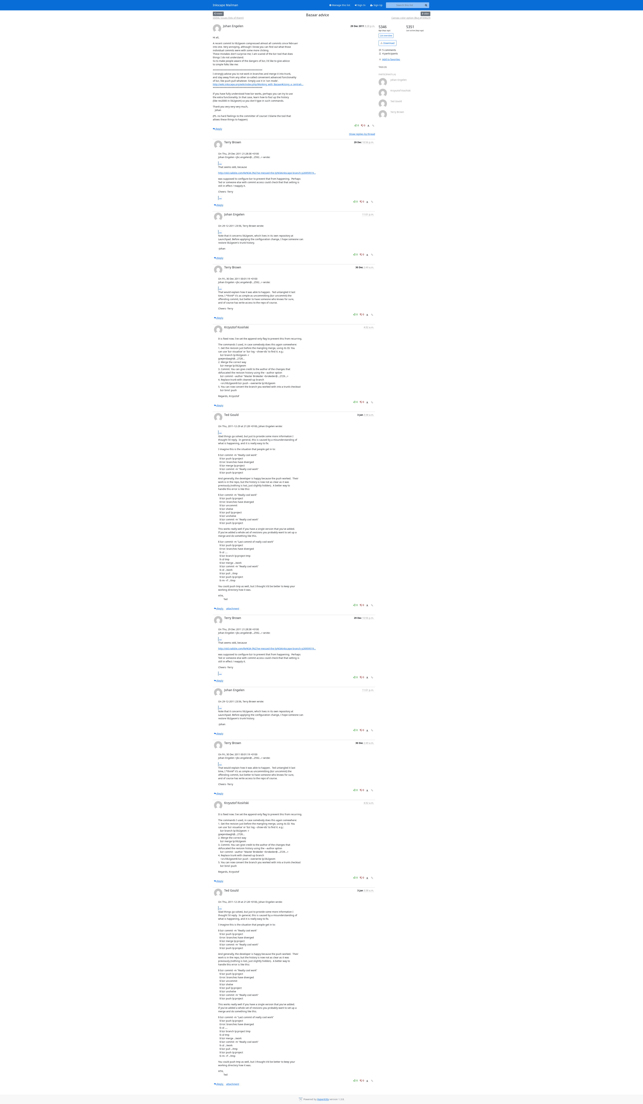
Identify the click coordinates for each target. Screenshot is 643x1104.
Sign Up (377, 5)
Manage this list (340, 5)
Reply (218, 128)
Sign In (361, 5)
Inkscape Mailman (225, 5)
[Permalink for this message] (373, 125)
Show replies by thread (362, 134)
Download (389, 43)
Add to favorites (391, 59)
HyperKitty (323, 1099)
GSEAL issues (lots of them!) (228, 17)
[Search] (426, 5)
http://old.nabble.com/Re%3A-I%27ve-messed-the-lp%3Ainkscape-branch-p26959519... (267, 172)
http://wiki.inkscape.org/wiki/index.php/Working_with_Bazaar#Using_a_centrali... (258, 84)
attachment (232, 608)
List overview (386, 35)
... (220, 163)
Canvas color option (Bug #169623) (410, 17)
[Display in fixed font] (368, 126)
